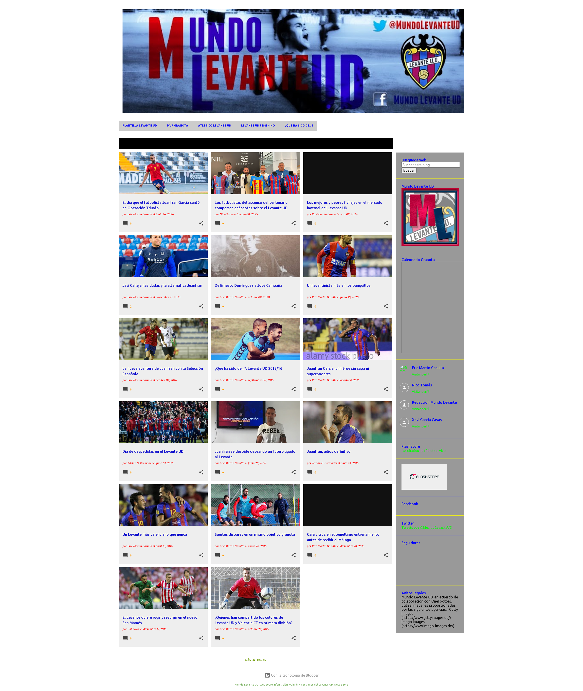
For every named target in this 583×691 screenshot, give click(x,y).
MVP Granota (177, 125)
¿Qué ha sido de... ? (299, 125)
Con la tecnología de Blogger (294, 675)
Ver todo (382, 143)
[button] (201, 223)
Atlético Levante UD (214, 125)
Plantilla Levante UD (140, 125)
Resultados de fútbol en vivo (423, 451)
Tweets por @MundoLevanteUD (426, 527)
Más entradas (255, 659)
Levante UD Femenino (258, 125)
